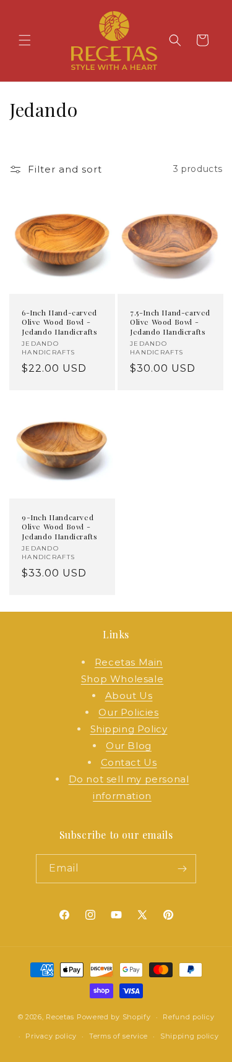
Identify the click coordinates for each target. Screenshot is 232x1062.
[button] (24, 40)
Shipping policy (189, 1036)
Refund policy (188, 1017)
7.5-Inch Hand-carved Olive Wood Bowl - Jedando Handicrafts (170, 321)
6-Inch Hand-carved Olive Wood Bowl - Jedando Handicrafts (59, 321)
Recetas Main (129, 662)
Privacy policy (51, 1036)
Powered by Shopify (114, 1017)
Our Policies (128, 712)
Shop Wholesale (122, 679)
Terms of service (118, 1036)
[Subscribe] (181, 868)
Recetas (60, 1017)
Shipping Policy (129, 729)
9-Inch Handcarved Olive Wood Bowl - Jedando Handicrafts (59, 527)
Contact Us (129, 762)
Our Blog (129, 746)
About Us (129, 695)
